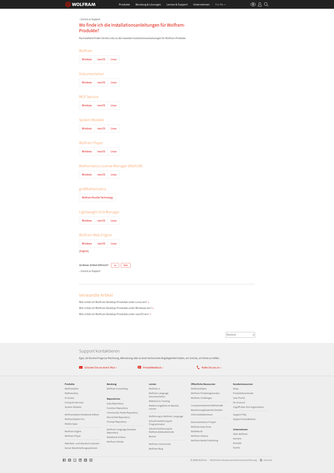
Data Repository (115, 403)
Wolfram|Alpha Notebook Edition (82, 414)
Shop (235, 388)
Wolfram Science (199, 435)
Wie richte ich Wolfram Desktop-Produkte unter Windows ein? (115, 308)
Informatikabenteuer (202, 414)
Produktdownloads (243, 393)
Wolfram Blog (156, 448)
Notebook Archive (116, 437)
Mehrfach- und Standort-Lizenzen (82, 443)
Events (236, 447)
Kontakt (237, 443)
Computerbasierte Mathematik (207, 405)
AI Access (69, 397)
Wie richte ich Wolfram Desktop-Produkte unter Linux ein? (113, 302)
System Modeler (73, 407)
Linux (114, 59)
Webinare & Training (159, 401)
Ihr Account (239, 402)
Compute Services (74, 402)
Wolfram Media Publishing (204, 440)
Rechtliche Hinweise (220, 460)
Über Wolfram (240, 434)
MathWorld (197, 431)
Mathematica (71, 393)
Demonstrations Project (203, 422)
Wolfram (202, 460)
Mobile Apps (71, 423)
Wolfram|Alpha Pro (75, 419)
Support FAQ (239, 414)
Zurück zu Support (90, 19)
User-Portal (239, 397)
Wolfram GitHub (115, 441)
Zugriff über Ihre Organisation (248, 407)
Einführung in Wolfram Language (166, 416)
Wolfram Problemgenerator (205, 393)
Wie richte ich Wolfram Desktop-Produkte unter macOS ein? (114, 314)
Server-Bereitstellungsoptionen (81, 448)
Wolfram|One (71, 388)
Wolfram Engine (73, 431)
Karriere (237, 438)
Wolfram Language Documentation (158, 395)
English (84, 251)
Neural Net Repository (118, 417)
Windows (87, 59)
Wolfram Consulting (117, 388)
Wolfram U (154, 388)
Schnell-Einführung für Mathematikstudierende (161, 430)
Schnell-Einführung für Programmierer (160, 422)
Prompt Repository (117, 421)
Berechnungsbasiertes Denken (207, 410)
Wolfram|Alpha (199, 388)
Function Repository (117, 408)
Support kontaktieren (244, 419)
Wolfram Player (73, 435)
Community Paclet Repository (122, 412)
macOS (101, 59)
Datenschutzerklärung (245, 460)
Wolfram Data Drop (201, 426)
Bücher (152, 436)
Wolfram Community (160, 444)
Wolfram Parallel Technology (97, 197)
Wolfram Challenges (201, 397)
